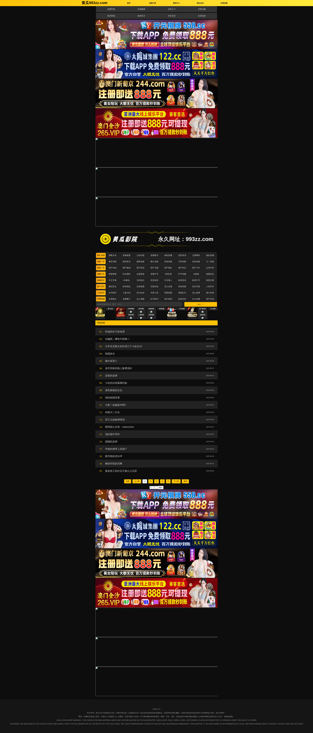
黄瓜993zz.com (94, 3)
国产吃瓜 (182, 268)
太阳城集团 (131, 308)
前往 (160, 487)
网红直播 (101, 255)
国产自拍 (113, 268)
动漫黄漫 (140, 274)
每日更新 (168, 299)
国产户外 (196, 268)
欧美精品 (126, 286)
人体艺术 (210, 286)
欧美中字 (196, 280)
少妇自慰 (140, 255)
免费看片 (126, 299)
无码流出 (140, 280)
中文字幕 (113, 280)
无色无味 (172, 16)
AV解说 (126, 280)
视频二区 (101, 268)
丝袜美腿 (182, 286)
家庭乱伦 (182, 293)
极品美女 (113, 286)
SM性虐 (168, 274)
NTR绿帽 (182, 274)
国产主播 (154, 268)
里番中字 (154, 274)
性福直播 (161, 308)
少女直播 (213, 308)
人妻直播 (141, 314)
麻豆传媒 (113, 262)
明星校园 (168, 293)
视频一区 (101, 262)
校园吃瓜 (210, 274)
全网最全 (113, 299)
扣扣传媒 (196, 262)
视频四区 (101, 280)
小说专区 (101, 293)
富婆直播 (131, 314)
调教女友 (113, 255)
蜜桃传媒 (140, 262)
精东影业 (126, 262)
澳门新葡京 (202, 308)
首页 (127, 481)
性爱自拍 (154, 286)
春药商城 (111, 16)
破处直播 (210, 255)
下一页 (176, 481)
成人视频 (140, 299)
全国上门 (172, 9)
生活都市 (113, 293)
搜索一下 (200, 304)
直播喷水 (154, 255)
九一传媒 (210, 262)
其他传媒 (168, 262)
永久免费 (196, 299)
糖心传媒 (154, 262)
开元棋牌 (182, 308)
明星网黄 (113, 274)
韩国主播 (210, 280)
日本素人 (168, 280)
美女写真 (196, 286)
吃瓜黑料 (126, 274)
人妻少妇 (126, 293)
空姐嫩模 (141, 9)
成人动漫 (168, 286)
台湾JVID (210, 268)
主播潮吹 (196, 255)
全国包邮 (202, 16)
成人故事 (196, 293)
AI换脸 (196, 274)
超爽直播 (202, 314)
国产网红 (168, 268)
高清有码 (154, 280)
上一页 (136, 481)
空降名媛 (202, 9)
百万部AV (154, 299)
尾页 (185, 481)
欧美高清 (182, 280)
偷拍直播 (168, 255)
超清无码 (182, 299)
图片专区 (101, 286)
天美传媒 (182, 262)
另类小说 (154, 293)
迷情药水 (141, 16)
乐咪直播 (141, 308)
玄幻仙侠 (140, 293)
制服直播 (151, 308)
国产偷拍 (126, 268)
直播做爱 (126, 255)
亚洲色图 (140, 286)
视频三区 (101, 274)
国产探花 (140, 268)
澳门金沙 (110, 308)
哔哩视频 (101, 299)
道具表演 (182, 255)
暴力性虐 (210, 293)
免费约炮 (111, 9)
